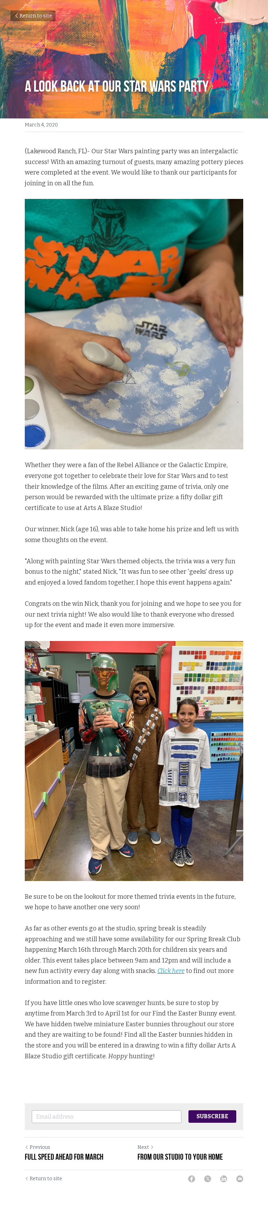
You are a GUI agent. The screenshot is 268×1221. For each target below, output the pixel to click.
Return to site (36, 16)
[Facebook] (191, 1178)
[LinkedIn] (223, 1178)
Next (143, 1147)
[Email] (239, 1178)
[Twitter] (207, 1178)
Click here (171, 971)
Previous (40, 1147)
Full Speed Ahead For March (64, 1156)
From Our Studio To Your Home (180, 1156)
